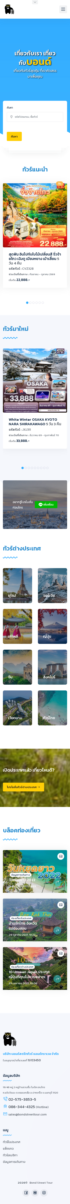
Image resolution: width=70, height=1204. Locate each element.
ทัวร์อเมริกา (10, 1155)
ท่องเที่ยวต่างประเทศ (22, 967)
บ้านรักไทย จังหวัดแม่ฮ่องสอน (23, 926)
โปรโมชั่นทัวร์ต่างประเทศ (22, 787)
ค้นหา (10, 108)
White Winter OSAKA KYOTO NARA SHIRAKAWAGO (35, 422)
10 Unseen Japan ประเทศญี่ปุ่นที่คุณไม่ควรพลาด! (29, 974)
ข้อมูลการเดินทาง (20, 875)
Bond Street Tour (41, 1182)
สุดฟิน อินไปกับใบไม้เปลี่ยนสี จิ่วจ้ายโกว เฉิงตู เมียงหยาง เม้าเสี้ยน (35, 258)
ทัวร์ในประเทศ (11, 1142)
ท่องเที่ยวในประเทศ (21, 918)
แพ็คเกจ (8, 1148)
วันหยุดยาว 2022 (22, 880)
